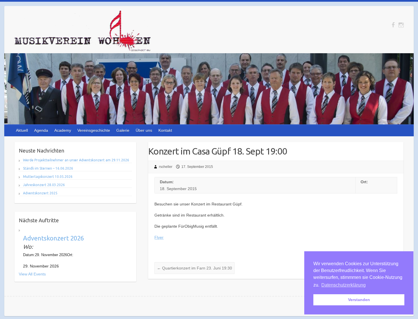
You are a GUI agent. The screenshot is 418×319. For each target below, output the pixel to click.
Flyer (159, 237)
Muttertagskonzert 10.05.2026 (48, 176)
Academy (62, 130)
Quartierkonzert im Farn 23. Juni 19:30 (194, 268)
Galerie (122, 130)
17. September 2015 (197, 167)
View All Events (32, 274)
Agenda (41, 130)
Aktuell (22, 130)
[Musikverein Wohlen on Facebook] (393, 25)
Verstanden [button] (359, 299)
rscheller (165, 167)
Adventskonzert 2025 (40, 193)
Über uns (144, 130)
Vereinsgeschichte (93, 130)
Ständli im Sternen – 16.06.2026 (48, 168)
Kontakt (165, 130)
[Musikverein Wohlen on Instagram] (401, 25)
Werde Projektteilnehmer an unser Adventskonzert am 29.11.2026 (76, 160)
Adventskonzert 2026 (53, 238)
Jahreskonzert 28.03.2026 (44, 185)
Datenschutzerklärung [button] (343, 285)
